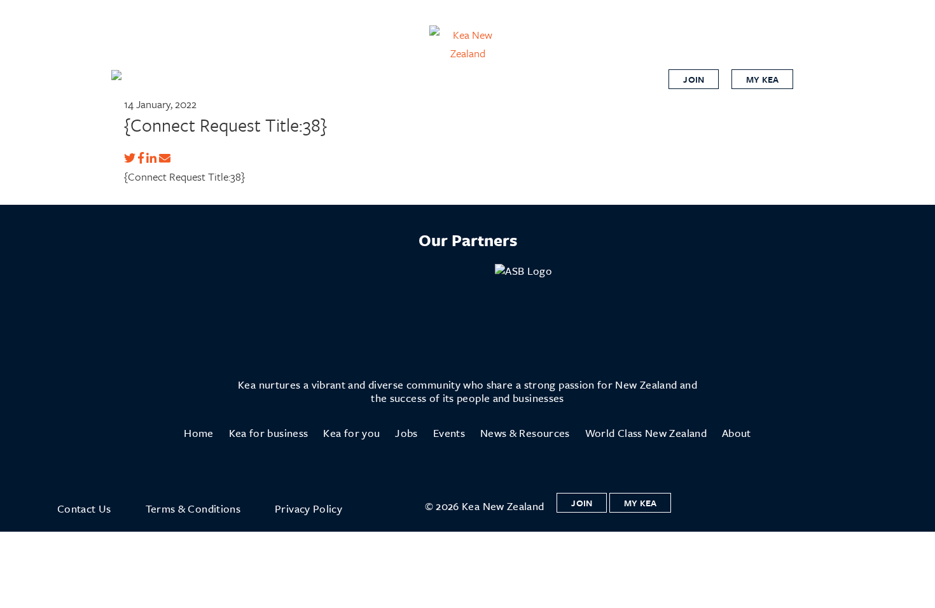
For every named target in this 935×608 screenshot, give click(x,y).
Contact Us (84, 508)
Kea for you (351, 433)
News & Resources (525, 433)
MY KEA (762, 79)
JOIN (693, 79)
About (736, 433)
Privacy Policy (308, 508)
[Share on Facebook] (141, 158)
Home (198, 433)
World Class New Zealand (646, 433)
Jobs (406, 433)
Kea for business (268, 433)
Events (449, 433)
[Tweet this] (129, 158)
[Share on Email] (164, 158)
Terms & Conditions (193, 508)
